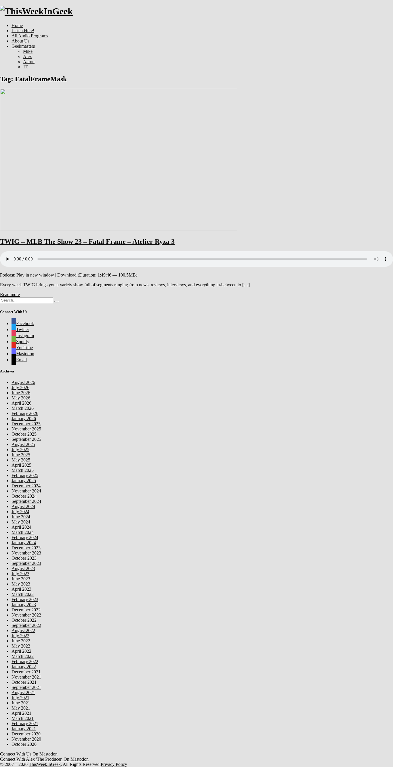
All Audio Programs (30, 35)
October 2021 (24, 682)
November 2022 (26, 615)
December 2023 (26, 547)
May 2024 (21, 521)
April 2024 (21, 527)
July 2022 (20, 635)
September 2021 (26, 687)
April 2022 (21, 651)
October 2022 (24, 620)
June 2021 (21, 702)
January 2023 (24, 604)
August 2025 (23, 444)
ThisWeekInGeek (45, 764)
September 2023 (26, 563)
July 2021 (20, 697)
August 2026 (23, 382)
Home (17, 25)
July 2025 (20, 449)
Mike (28, 51)
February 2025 (25, 475)
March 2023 (23, 594)
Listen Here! (23, 30)
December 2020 (26, 733)
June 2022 (21, 640)
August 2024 (23, 506)
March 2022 (23, 656)
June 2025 (21, 454)
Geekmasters (23, 46)
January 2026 (24, 418)
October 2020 (24, 744)
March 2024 (23, 532)
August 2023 (23, 568)
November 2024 (26, 490)
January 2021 (24, 728)
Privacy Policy (114, 764)
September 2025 (26, 439)
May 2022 (21, 646)
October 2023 (24, 558)
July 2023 (20, 573)
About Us (20, 40)
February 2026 (25, 413)
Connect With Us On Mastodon (29, 753)
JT (25, 66)
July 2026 (20, 387)
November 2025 (26, 428)
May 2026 (21, 397)
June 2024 (21, 516)
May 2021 (21, 708)
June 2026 (21, 392)
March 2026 (23, 408)
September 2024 (26, 501)
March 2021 (23, 718)
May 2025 (21, 459)
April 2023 (21, 589)
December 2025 (26, 423)
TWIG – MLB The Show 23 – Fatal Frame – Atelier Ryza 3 (87, 241)
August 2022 (23, 630)
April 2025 (21, 465)
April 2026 (21, 403)
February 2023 (25, 599)
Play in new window (35, 275)
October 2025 (24, 434)
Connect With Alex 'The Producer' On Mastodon (44, 759)
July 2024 (20, 511)
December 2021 (26, 671)
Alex (27, 56)
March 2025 (23, 470)
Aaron (29, 61)
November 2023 (26, 552)
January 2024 (24, 542)
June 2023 (21, 578)
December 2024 (26, 485)
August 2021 (23, 692)
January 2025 (24, 480)
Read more (10, 294)
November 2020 (26, 739)
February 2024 (25, 537)
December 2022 (26, 609)
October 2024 (24, 496)
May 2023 (21, 583)
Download (67, 275)
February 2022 (25, 661)
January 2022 (24, 666)
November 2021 (26, 677)
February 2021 (25, 723)
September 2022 (26, 625)
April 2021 (21, 713)
